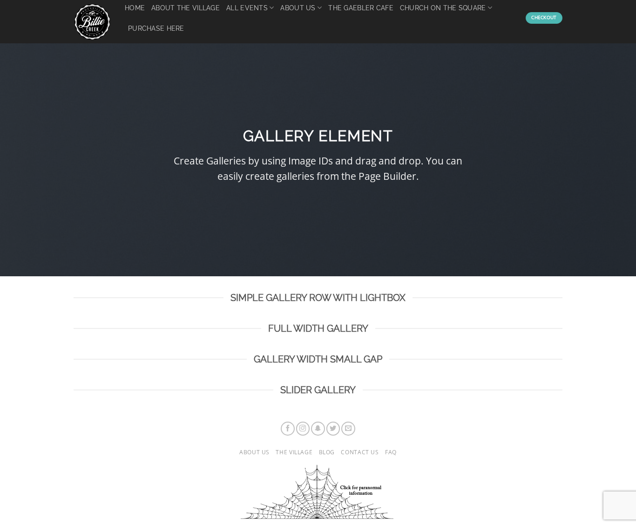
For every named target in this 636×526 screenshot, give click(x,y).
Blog (327, 452)
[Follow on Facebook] (288, 429)
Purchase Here (156, 28)
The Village (294, 452)
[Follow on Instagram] (303, 429)
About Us (254, 452)
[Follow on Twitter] (333, 429)
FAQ (391, 452)
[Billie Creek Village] (92, 22)
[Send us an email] (348, 429)
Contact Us (360, 452)
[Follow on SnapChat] (318, 429)
